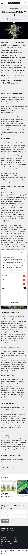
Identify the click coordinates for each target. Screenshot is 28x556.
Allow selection (14, 302)
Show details (21, 293)
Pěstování (5, 477)
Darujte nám (4, 539)
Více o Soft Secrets (5, 541)
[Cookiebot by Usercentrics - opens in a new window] (20, 252)
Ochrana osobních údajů (6, 543)
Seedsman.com (5, 462)
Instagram (16, 541)
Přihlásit (5, 520)
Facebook (16, 539)
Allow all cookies (14, 298)
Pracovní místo (4, 545)
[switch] (24, 280)
